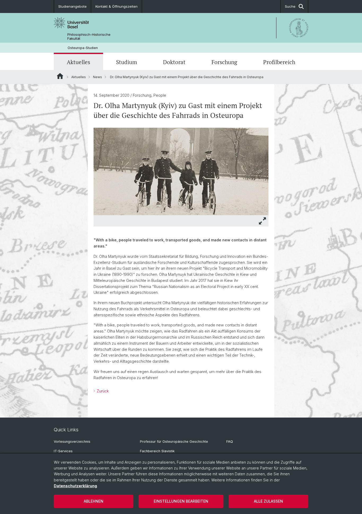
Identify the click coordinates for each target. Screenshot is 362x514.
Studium (126, 62)
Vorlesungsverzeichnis (72, 442)
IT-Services (63, 451)
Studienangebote (72, 6)
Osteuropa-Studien (83, 48)
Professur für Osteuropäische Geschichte (174, 442)
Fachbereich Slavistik (157, 451)
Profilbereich (279, 62)
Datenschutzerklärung (75, 486)
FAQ (229, 442)
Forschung (224, 62)
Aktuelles (78, 62)
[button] (262, 220)
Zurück (102, 391)
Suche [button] (290, 6)
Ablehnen (93, 501)
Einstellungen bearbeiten (181, 501)
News (97, 77)
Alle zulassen (268, 501)
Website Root (60, 76)
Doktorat (174, 62)
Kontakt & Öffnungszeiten (116, 6)
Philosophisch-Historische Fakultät (89, 37)
